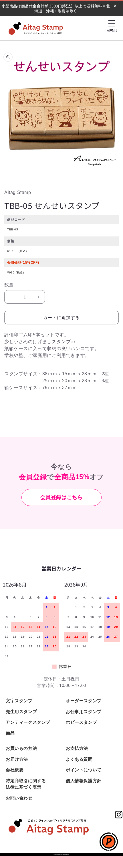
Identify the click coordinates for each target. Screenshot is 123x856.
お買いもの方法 (21, 748)
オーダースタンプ (84, 700)
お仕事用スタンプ (84, 711)
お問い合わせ (19, 797)
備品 (10, 733)
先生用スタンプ (21, 711)
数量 (9, 284)
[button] (111, 23)
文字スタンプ (19, 700)
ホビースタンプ (81, 722)
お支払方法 (77, 748)
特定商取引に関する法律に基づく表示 (26, 784)
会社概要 (14, 769)
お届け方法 (17, 759)
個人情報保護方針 (84, 780)
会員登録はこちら (61, 497)
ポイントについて (84, 769)
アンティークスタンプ (28, 722)
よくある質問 (79, 759)
